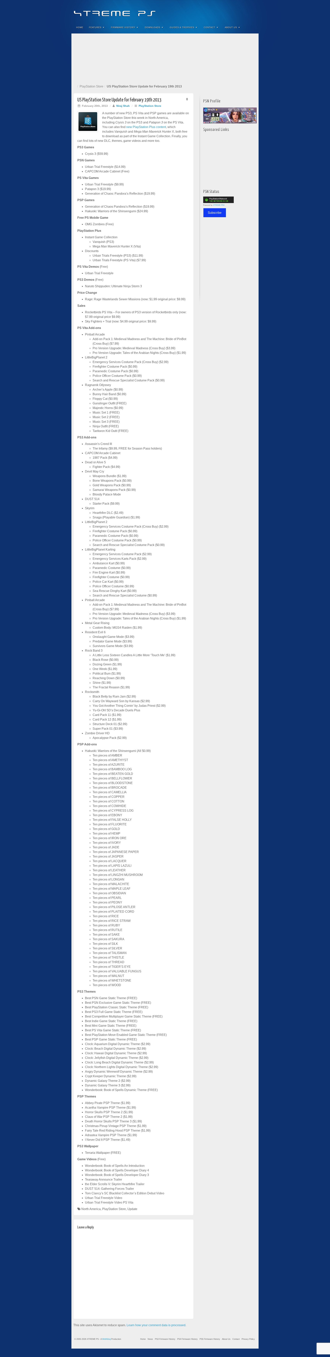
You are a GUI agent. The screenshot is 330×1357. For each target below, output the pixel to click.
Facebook (227, 11)
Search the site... (253, 27)
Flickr (237, 11)
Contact (209, 27)
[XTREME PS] (165, 11)
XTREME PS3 (218, 205)
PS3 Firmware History (165, 1339)
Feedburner (232, 11)
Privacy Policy (248, 1339)
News (150, 1339)
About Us (231, 27)
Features (95, 27)
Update (132, 1209)
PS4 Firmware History (187, 1339)
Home (79, 27)
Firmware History (123, 27)
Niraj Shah (123, 105)
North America (91, 1209)
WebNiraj (106, 1339)
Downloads (152, 27)
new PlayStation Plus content (146, 127)
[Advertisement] (165, 58)
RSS (253, 11)
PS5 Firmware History (210, 1339)
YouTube (248, 11)
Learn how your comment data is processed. (156, 1325)
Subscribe (215, 212)
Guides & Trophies (182, 27)
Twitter (242, 11)
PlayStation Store (91, 86)
